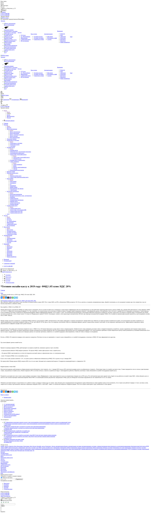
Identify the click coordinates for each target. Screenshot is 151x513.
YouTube (8, 280)
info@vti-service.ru (7, 272)
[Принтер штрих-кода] (10, 40)
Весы (2, 456)
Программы (13, 181)
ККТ (40, 447)
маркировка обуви (91, 447)
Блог (2, 473)
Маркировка (4, 463)
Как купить (10, 229)
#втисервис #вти (27, 446)
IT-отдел (3, 460)
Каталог (9, 127)
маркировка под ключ (119, 447)
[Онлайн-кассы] (10, 34)
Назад (8, 112)
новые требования (36, 449)
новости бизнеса (15, 449)
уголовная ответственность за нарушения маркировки (112, 449)
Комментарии (7, 397)
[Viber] (10, 298)
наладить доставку (141, 447)
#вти (15, 446)
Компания (9, 246)
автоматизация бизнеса (62, 446)
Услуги (9, 218)
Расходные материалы (16, 194)
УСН (129, 449)
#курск (34, 446)
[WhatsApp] (13, 298)
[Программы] (10, 42)
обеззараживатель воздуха (48, 449)
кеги (37, 447)
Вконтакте (8, 277)
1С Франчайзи (4, 462)
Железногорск (10, 116)
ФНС (8, 450)
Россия (9, 117)
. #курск (53, 446)
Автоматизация (11, 238)
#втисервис (20, 446)
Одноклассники (10, 282)
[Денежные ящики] (10, 27)
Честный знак (21, 450)
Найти (2, 505)
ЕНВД (6, 447)
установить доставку (136, 449)
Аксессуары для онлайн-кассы (21, 157)
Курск (8, 115)
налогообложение (5, 449)
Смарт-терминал (17, 164)
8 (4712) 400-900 (5, 13)
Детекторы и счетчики (16, 143)
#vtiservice (11, 446)
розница (96, 449)
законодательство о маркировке (16, 447)
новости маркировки (25, 449)
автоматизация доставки (75, 446)
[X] (8, 298)
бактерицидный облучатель (138, 446)
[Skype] (15, 298)
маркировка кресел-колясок (78, 447)
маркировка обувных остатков (104, 447)
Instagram (8, 278)
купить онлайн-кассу (47, 447)
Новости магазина (7, 477)
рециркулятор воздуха (87, 449)
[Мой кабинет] (1, 92)
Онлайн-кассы (14, 150)
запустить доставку (31, 447)
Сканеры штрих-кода (6, 454)
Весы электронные (15, 132)
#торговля (48, 446)
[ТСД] (10, 51)
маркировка (56, 447)
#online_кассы (4, 446)
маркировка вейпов (65, 447)
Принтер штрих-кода (15, 175)
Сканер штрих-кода (15, 208)
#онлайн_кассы (41, 446)
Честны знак (13, 450)
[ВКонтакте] (2, 298)
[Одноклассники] (4, 298)
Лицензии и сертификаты (7, 471)
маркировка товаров (130, 447)
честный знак (28, 450)
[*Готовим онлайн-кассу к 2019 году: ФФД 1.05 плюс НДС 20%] (18, 300)
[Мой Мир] (6, 298)
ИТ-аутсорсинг (5, 466)
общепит (58, 449)
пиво (70, 449)
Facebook (8, 275)
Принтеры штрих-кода (7, 457)
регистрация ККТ (76, 449)
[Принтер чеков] (10, 37)
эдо (33, 450)
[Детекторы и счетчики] (10, 31)
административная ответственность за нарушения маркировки (114, 446)
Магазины (3, 469)
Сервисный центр (5, 464)
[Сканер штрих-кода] (10, 48)
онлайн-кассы (64, 449)
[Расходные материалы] (10, 45)
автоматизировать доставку (89, 446)
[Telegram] (17, 298)
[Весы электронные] (10, 23)
